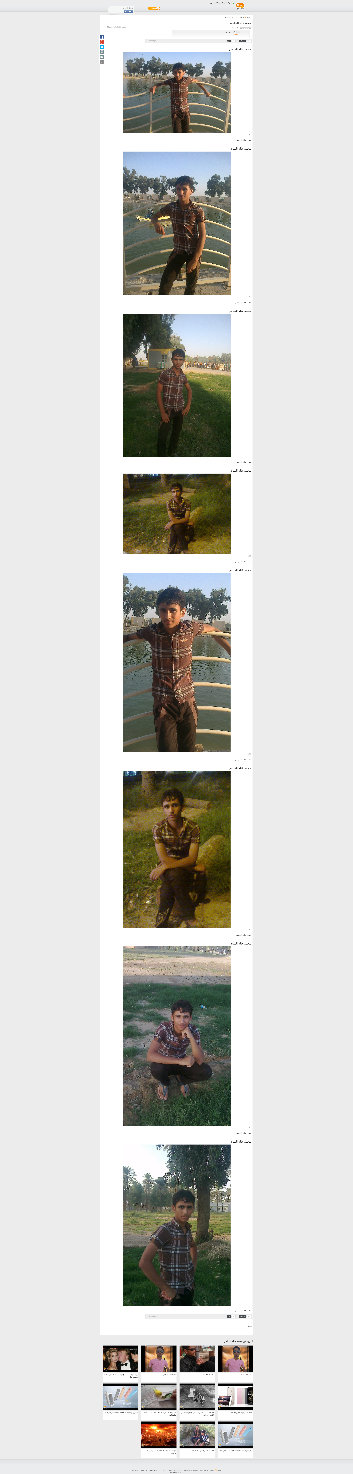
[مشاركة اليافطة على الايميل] (102, 57)
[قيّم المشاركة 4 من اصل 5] (243, 28)
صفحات (176, 1470)
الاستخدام (152, 1470)
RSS (219, 1470)
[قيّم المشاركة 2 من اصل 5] (248, 28)
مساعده (158, 1470)
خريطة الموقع (204, 1470)
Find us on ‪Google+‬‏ (191, 1470)
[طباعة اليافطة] (102, 52)
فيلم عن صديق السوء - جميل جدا (203, 1450)
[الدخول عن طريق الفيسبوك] (128, 12)
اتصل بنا (164, 1470)
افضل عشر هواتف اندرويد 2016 (241, 1412)
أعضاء (171, 1470)
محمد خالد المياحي (246, 1375)
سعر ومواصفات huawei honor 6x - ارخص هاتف (121, 1412)
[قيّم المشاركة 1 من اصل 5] (250, 28)
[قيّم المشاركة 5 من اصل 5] (241, 28)
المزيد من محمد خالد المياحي (238, 1341)
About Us (135, 1470)
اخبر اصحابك (143, 1470)
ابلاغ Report (153, 41)
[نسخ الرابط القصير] (102, 62)
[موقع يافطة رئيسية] (240, 10)
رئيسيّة (182, 1470)
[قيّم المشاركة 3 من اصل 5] (245, 28)
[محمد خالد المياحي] (235, 1371)
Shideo (211, 1470)
